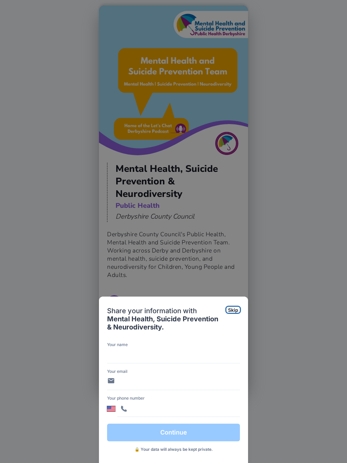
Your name (117, 344)
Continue (173, 432)
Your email (117, 371)
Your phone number (126, 398)
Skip (233, 310)
